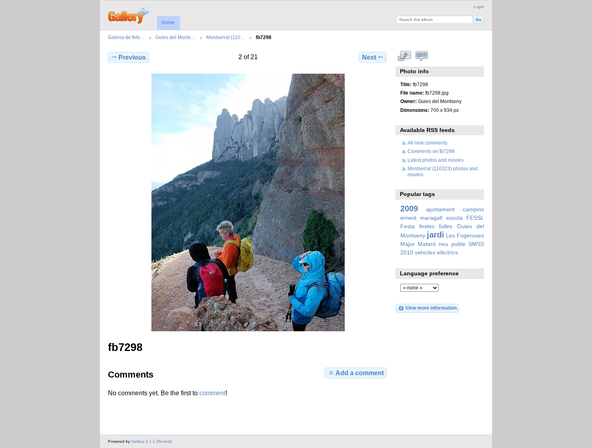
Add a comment (359, 373)
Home (168, 22)
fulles (445, 226)
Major (407, 244)
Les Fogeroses (465, 235)
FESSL (475, 218)
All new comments (427, 142)
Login (479, 6)
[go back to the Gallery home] (129, 14)
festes (427, 226)
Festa (407, 226)
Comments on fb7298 (431, 151)
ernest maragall (421, 218)
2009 (409, 208)
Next (369, 57)
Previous (132, 57)
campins (473, 209)
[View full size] (248, 202)
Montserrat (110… (225, 37)
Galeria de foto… (126, 37)
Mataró (427, 244)
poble (458, 244)
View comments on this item (422, 56)
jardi (435, 234)
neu (443, 244)
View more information (431, 307)
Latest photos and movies (436, 160)
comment (212, 393)
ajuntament (440, 209)
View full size (404, 56)
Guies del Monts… (175, 37)
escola (454, 218)
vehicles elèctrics (436, 252)
